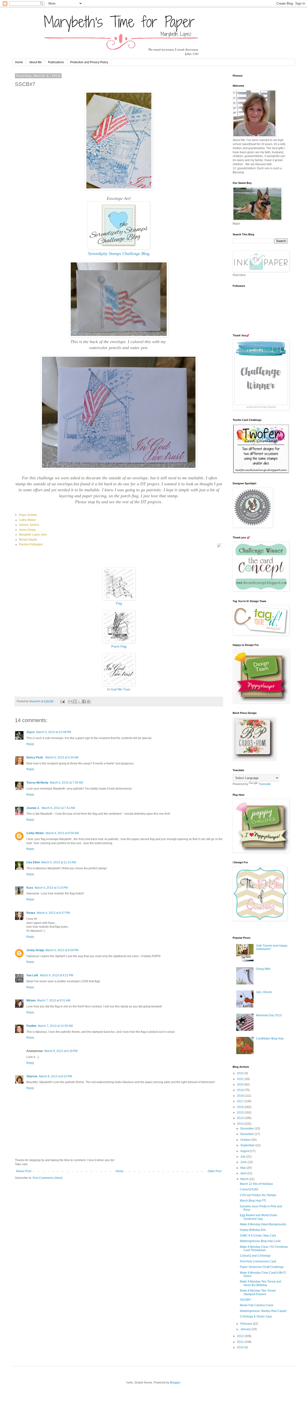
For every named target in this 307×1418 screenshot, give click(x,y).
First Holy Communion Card (258, 1261)
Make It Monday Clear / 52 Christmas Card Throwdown (264, 1248)
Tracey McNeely (37, 782)
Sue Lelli (32, 975)
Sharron (31, 1076)
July (243, 1156)
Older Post (214, 1171)
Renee (30, 913)
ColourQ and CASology (255, 1255)
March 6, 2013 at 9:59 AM (62, 833)
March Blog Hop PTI (253, 1200)
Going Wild (263, 969)
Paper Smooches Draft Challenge (262, 1267)
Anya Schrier (28, 515)
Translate (265, 784)
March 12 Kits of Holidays (256, 1184)
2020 (240, 1084)
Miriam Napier (28, 539)
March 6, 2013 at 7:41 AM (58, 808)
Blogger (175, 1382)
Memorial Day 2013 (269, 1015)
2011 (240, 1342)
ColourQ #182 (249, 1189)
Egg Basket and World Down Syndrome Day (258, 1217)
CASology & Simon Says (256, 1316)
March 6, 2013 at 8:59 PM (61, 950)
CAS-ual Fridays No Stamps (258, 1195)
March (244, 1179)
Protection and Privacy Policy (89, 62)
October (245, 1139)
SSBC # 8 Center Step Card (258, 1235)
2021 (240, 1079)
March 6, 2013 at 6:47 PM (53, 913)
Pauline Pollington (31, 544)
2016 (240, 1107)
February (246, 1323)
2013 (240, 1123)
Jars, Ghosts (264, 992)
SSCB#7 (245, 1299)
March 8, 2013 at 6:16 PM (60, 1051)
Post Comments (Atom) (48, 1178)
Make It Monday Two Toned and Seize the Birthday (260, 1283)
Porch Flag (118, 646)
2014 (240, 1118)
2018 (240, 1095)
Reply (30, 744)
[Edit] (219, 547)
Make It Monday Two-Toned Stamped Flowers (258, 1292)
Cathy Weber (27, 520)
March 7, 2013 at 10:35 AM (55, 1026)
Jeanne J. (33, 808)
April (243, 1173)
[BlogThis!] (74, 701)
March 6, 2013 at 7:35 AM (66, 782)
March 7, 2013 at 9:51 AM (53, 1000)
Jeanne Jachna (29, 524)
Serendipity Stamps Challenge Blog (118, 253)
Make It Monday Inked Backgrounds (263, 1224)
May (243, 1167)
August (245, 1151)
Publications (56, 62)
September (247, 1145)
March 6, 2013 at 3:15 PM (51, 887)
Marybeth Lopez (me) (33, 534)
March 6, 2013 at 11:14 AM (58, 862)
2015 (240, 1112)
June (244, 1162)
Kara (29, 887)
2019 (240, 1090)
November (247, 1134)
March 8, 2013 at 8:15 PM (55, 1076)
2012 (240, 1336)
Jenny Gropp (27, 529)
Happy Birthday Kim (253, 1230)
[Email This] (70, 701)
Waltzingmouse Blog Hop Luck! (260, 1241)
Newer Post (23, 1171)
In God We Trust (118, 689)
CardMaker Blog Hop (269, 1038)
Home (19, 62)
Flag (119, 603)
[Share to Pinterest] (88, 701)
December (247, 1128)
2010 (240, 1347)
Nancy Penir (35, 757)
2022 (240, 1073)
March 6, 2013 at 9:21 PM (56, 975)
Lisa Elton (33, 862)
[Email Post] (62, 701)
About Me (35, 62)
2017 (240, 1101)
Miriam (31, 1000)
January (246, 1329)
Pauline (31, 1026)
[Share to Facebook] (84, 701)
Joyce (30, 732)
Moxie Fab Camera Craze (256, 1305)
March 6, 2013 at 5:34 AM (61, 757)
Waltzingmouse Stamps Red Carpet (263, 1311)
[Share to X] (79, 701)
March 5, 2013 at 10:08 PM (53, 732)
